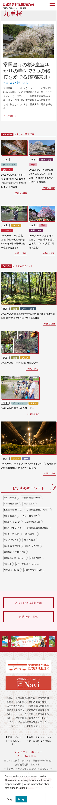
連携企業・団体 (28, 616)
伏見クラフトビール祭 (13, 528)
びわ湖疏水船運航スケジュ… (38, 510)
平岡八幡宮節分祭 (11, 504)
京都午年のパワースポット (14, 558)
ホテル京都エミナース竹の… (27, 564)
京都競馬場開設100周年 (31, 498)
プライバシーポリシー (28, 751)
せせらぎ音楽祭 (29, 540)
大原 (5, 357)
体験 (26, 458)
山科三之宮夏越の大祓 (33, 570)
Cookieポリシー (28, 756)
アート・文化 (28, 309)
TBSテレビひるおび (29, 516)
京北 (25, 82)
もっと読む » (9, 116)
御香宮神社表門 (10, 516)
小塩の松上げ (28, 504)
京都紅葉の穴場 (10, 498)
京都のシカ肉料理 (32, 546)
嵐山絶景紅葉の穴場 (12, 546)
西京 (5, 309)
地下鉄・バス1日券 (11, 534)
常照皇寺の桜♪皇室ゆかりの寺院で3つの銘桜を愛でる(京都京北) (26, 71)
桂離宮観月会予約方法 (13, 510)
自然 (15, 309)
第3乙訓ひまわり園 (11, 570)
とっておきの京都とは (28, 602)
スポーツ (7, 170)
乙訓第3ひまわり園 (32, 522)
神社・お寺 (8, 82)
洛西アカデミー (30, 534)
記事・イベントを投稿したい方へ (14, 741)
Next (46, 641)
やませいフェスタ (11, 540)
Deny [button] (9, 799)
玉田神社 (7, 564)
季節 (19, 82)
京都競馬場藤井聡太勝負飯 (37, 528)
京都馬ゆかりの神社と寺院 (14, 552)
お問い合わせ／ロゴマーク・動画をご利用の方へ (39, 741)
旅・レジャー (9, 164)
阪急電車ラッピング (12, 522)
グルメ (16, 225)
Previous (10, 641)
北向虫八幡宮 (35, 558)
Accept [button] (21, 799)
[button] (5, 791)
